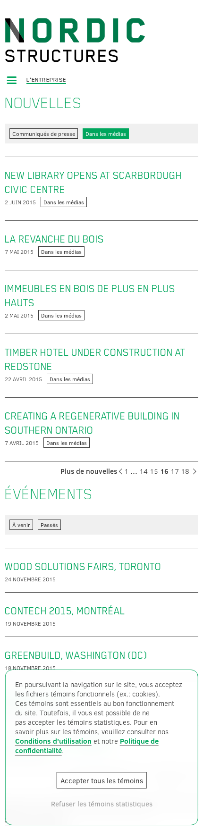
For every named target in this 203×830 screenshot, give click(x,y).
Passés (49, 524)
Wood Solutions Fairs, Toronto (83, 566)
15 (154, 471)
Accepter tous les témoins (101, 780)
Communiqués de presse (43, 133)
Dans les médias (105, 133)
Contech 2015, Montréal (65, 611)
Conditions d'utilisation (53, 741)
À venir (21, 524)
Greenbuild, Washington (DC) (76, 655)
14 (143, 471)
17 (174, 471)
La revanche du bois (54, 239)
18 (185, 471)
